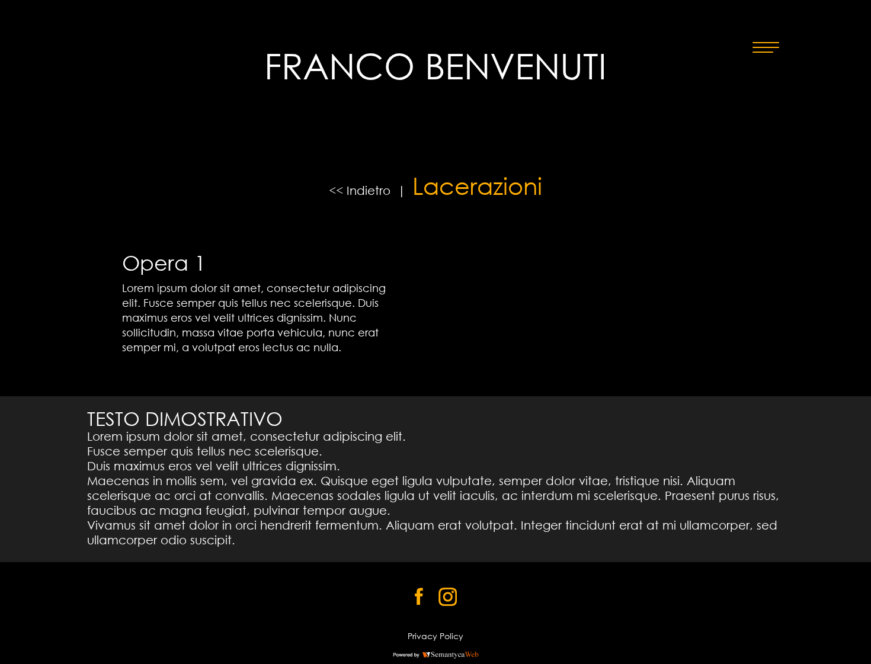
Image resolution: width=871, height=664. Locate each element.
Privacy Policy (435, 636)
